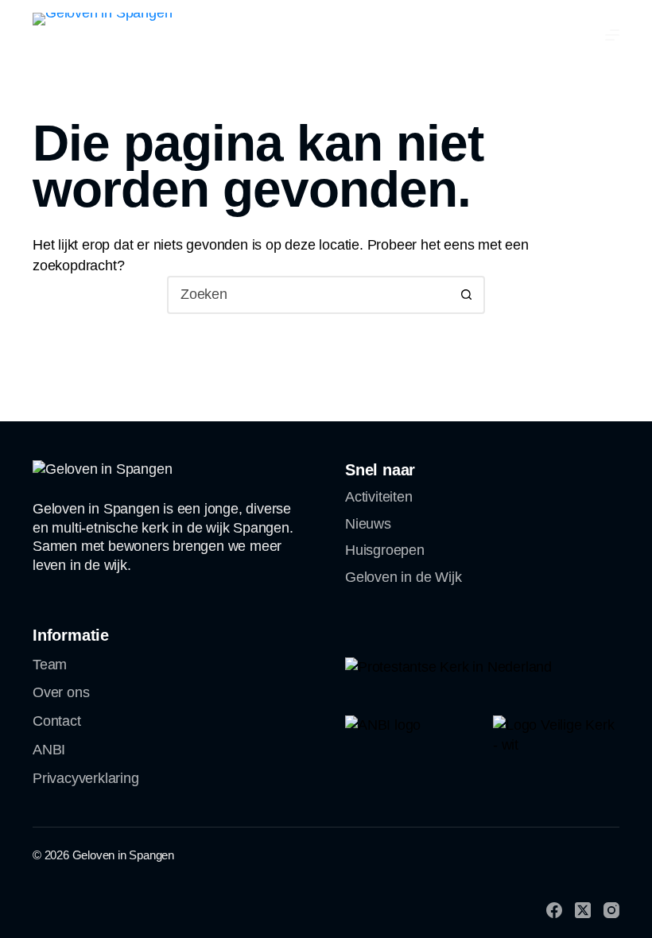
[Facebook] (554, 910)
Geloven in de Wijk (403, 577)
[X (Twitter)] (583, 910)
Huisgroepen (385, 550)
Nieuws (368, 524)
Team (50, 664)
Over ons (61, 692)
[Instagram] (611, 910)
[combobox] (308, 295)
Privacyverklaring (86, 778)
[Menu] (612, 35)
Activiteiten (379, 497)
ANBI (49, 750)
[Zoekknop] (465, 294)
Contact (57, 721)
